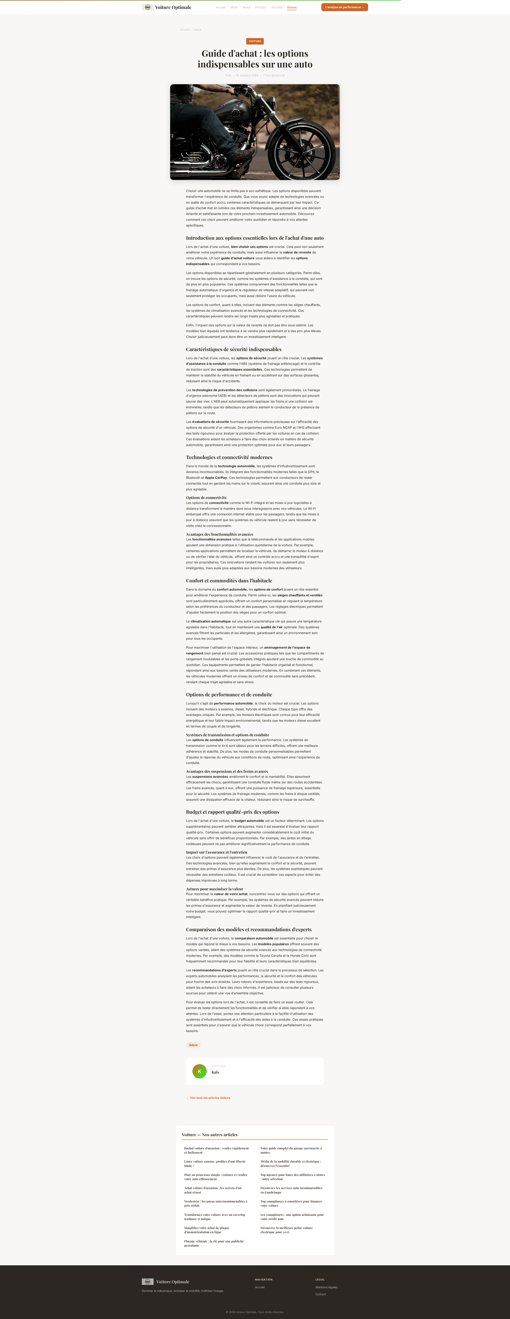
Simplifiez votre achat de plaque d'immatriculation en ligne (206, 1230)
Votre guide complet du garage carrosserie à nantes (291, 1150)
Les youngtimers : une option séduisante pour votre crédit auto (292, 1217)
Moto (234, 7)
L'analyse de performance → (344, 7)
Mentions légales (326, 1287)
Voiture (292, 7)
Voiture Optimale (173, 7)
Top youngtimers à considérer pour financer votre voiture (291, 1203)
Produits (261, 7)
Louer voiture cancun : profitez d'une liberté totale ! (214, 1163)
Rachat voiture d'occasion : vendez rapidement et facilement (216, 1150)
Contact (321, 1294)
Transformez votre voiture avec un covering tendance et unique (214, 1217)
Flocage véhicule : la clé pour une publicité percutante (214, 1243)
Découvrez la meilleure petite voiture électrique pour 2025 (287, 1230)
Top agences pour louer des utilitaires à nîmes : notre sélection (293, 1177)
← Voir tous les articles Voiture (208, 1098)
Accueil (221, 7)
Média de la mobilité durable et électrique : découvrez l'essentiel (291, 1163)
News (246, 7)
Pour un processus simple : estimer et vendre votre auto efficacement (215, 1177)
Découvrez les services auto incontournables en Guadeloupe (291, 1190)
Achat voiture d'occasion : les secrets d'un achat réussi (212, 1190)
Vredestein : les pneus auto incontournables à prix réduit (215, 1203)
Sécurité (276, 7)
